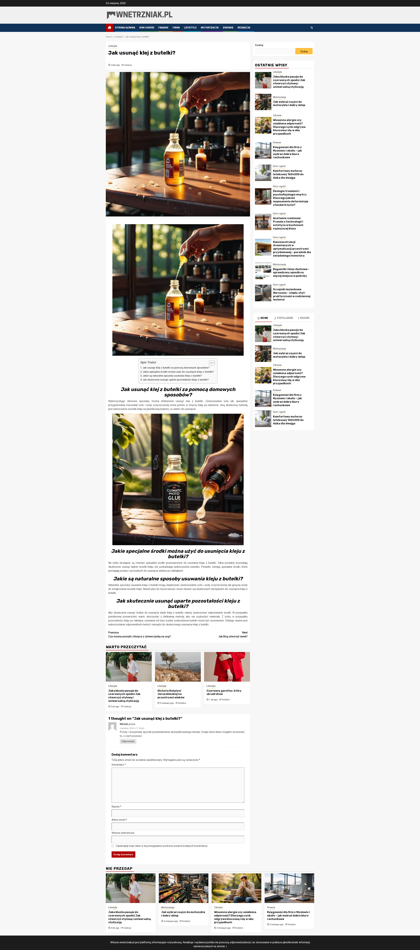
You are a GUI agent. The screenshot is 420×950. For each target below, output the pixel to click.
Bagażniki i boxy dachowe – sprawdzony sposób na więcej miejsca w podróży (291, 273)
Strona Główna (125, 27)
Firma (176, 27)
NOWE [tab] (264, 318)
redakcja (128, 65)
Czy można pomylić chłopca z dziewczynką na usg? (139, 634)
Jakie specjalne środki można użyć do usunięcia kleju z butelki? (178, 371)
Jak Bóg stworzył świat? (233, 634)
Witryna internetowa (123, 832)
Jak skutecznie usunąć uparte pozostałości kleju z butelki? (176, 379)
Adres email (119, 819)
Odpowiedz (128, 741)
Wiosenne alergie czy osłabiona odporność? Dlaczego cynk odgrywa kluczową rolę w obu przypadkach (289, 127)
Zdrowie (228, 27)
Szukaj (259, 45)
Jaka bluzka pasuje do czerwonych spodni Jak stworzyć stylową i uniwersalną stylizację (124, 695)
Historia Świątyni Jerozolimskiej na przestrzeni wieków (171, 694)
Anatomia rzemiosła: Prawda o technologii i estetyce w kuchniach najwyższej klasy (288, 223)
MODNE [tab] (305, 318)
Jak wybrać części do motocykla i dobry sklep (289, 103)
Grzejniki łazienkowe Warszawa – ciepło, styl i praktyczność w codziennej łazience (291, 294)
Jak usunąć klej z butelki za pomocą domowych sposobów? (176, 367)
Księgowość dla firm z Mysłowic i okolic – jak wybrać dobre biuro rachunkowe (287, 152)
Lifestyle (190, 27)
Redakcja (244, 27)
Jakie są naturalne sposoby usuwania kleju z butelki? (172, 375)
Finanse (163, 27)
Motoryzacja (210, 27)
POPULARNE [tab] (285, 318)
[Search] (312, 27)
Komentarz (119, 764)
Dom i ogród (146, 27)
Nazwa (116, 806)
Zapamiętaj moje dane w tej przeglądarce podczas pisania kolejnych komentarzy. (162, 845)
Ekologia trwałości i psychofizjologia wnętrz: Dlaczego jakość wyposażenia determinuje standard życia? (290, 198)
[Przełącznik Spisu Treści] (210, 363)
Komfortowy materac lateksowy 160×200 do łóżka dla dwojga (288, 174)
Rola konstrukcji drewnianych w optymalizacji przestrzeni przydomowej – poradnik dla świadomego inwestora (292, 248)
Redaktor (182, 703)
